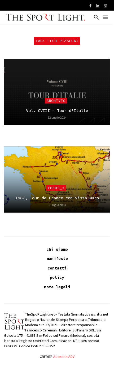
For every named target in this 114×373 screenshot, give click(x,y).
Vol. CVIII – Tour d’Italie (57, 110)
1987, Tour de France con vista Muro (57, 197)
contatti (57, 268)
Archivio (55, 100)
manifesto (57, 258)
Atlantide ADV (63, 356)
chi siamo (57, 249)
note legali (57, 286)
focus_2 (56, 188)
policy (57, 277)
